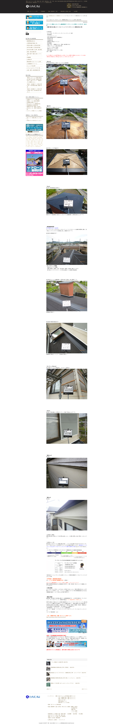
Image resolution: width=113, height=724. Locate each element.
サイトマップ (62, 719)
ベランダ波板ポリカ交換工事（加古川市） (59, 662)
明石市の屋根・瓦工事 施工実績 (33, 45)
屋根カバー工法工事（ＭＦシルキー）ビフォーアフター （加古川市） (65, 683)
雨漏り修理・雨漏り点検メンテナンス (34, 54)
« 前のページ (49, 689)
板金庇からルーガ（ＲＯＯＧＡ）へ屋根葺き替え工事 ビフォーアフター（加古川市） (69, 672)
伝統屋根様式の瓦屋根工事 (32, 105)
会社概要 (69, 713)
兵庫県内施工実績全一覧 (32, 43)
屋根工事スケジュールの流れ (63, 702)
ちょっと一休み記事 (31, 65)
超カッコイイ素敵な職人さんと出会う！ (34, 118)
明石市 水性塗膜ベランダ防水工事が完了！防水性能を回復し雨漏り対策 (34, 85)
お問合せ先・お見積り (52, 719)
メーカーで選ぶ (74, 711)
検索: (27, 32)
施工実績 (75, 713)
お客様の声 (29, 59)
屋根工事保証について (62, 701)
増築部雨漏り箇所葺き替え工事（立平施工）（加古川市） (63, 667)
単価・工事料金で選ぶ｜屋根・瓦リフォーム (66, 698)
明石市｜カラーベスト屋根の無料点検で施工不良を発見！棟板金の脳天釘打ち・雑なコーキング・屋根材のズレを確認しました (34, 80)
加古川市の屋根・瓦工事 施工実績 (34, 49)
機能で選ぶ (73, 709)
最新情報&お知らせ (52, 15)
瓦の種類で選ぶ (74, 707)
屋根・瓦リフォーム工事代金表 (54, 704)
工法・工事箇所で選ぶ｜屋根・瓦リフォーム (66, 697)
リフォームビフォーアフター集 (33, 67)
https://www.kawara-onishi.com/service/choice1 (56, 617)
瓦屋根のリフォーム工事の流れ (33, 99)
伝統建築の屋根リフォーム (32, 102)
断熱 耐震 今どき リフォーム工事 (34, 61)
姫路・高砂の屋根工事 (31, 51)
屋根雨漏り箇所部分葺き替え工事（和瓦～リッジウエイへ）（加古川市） (66, 677)
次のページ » (84, 689)
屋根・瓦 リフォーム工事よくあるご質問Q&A (57, 716)
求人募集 (81, 713)
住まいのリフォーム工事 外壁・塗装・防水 (56, 715)
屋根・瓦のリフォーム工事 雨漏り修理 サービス (65, 696)
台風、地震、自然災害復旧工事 (33, 70)
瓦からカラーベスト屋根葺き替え (33, 103)
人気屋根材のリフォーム (60, 15)
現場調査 (29, 57)
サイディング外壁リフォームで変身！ (34, 110)
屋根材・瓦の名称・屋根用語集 (54, 717)
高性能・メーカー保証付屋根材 (33, 100)
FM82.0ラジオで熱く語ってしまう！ (34, 120)
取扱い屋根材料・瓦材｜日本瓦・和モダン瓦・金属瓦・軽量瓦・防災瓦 (62, 706)
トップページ (51, 696)
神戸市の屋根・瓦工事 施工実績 (33, 47)
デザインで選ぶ (74, 710)
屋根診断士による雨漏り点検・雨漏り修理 (57, 713)
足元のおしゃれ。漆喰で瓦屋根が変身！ (34, 108)
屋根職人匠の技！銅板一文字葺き (33, 106)
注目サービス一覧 (61, 699)
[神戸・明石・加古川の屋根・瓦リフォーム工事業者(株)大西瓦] (33, 7)
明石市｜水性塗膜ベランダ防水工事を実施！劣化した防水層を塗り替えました (34, 90)
